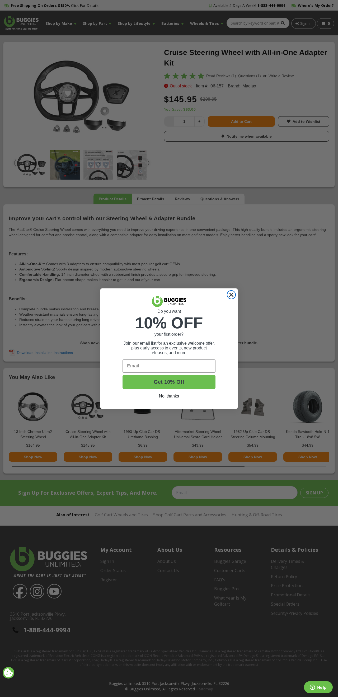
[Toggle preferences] (8, 673)
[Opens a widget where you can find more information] (318, 687)
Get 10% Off (169, 382)
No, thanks (169, 396)
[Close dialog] (231, 295)
